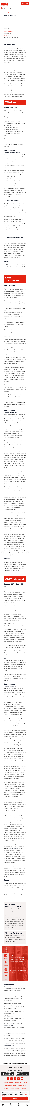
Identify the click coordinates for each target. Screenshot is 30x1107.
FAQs (24, 1085)
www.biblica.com (8, 1016)
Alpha (11, 1082)
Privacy (6, 1088)
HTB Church (23, 1082)
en (10, 8)
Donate (20, 1085)
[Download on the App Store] (7, 1073)
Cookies (11, 1088)
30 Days (5, 1082)
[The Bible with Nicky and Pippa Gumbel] (4, 4)
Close (15, 1098)
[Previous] (2, 553)
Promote (24, 1088)
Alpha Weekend (13, 848)
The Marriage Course (10, 1085)
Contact (16, 1082)
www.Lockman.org (9, 1045)
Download (25, 3)
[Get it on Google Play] (22, 1073)
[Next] (28, 553)
